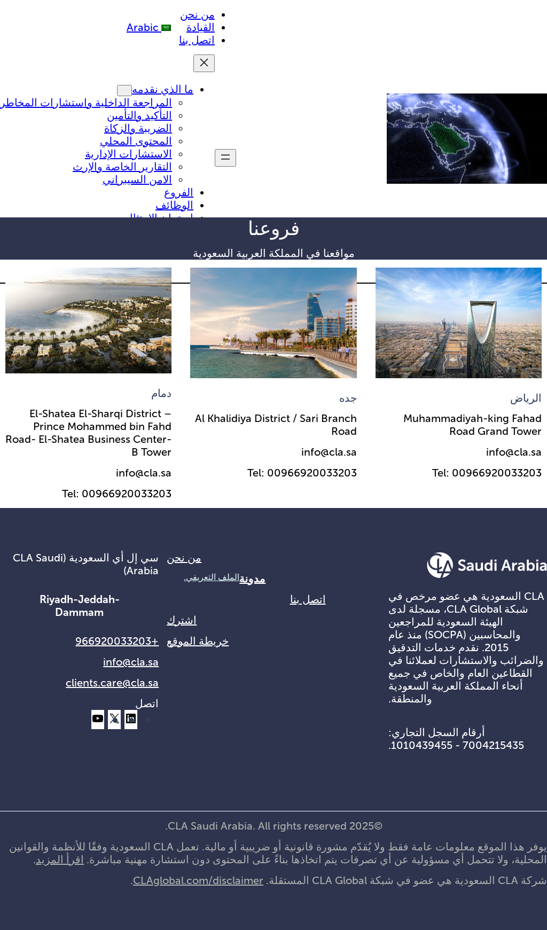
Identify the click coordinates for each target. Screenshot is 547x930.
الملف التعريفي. (211, 577)
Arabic (144, 27)
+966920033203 (117, 641)
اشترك (182, 620)
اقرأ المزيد (60, 859)
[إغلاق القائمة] (204, 63)
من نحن (184, 557)
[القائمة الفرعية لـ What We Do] (124, 90)
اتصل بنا (308, 599)
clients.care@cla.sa (112, 682)
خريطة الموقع (198, 641)
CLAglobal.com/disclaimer (198, 880)
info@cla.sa (131, 661)
